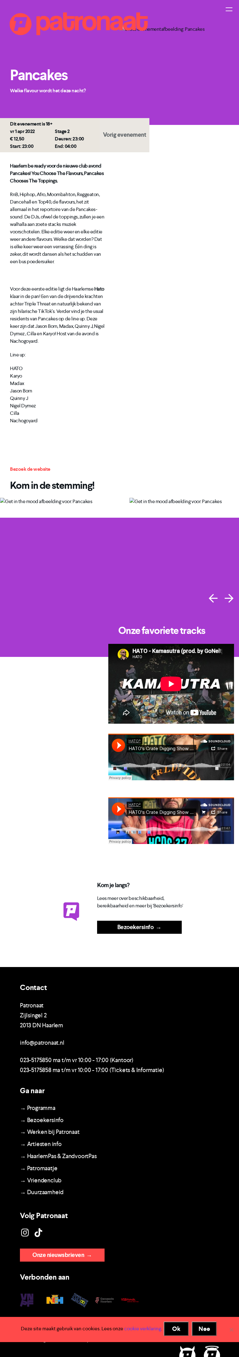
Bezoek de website (30, 469)
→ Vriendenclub (40, 1180)
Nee (204, 1329)
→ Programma (37, 1108)
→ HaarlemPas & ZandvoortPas (58, 1156)
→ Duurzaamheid (41, 1192)
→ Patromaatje (38, 1168)
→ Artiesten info (41, 1144)
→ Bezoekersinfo (41, 1120)
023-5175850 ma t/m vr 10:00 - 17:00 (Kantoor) (76, 1060)
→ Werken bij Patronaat (50, 1132)
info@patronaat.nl (42, 1043)
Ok (176, 1329)
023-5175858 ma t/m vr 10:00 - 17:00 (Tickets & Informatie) (92, 1070)
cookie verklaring (142, 1328)
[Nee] (231, 1330)
